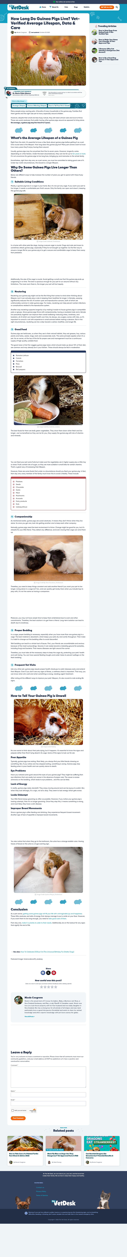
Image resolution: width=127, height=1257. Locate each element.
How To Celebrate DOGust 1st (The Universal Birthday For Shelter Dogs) (47, 952)
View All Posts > (29, 1016)
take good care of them (57, 918)
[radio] (41, 987)
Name (13, 1091)
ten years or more (78, 154)
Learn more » (51, 95)
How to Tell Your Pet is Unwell (59, 105)
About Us (55, 7)
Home (44, 7)
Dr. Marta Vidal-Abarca (22, 93)
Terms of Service (42, 1195)
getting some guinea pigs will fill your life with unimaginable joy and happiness (52, 914)
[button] (43, 973)
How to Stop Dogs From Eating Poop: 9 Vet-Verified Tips (108, 32)
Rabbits (86, 7)
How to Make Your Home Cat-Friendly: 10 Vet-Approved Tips (108, 41)
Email (13, 1100)
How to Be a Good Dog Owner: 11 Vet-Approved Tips (108, 59)
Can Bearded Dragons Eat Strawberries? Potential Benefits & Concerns (99, 1156)
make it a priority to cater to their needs (36, 923)
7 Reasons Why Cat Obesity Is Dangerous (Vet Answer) (109, 50)
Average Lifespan (19, 105)
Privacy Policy (41, 1191)
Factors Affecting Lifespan (37, 105)
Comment (14, 1065)
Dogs (76, 7)
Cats (66, 7)
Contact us (40, 1187)
